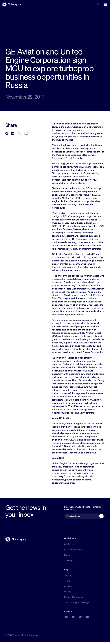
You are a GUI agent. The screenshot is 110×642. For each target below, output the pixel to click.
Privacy (67, 591)
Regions (68, 555)
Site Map (68, 560)
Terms (67, 580)
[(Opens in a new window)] (6, 133)
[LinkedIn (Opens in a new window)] (73, 617)
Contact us (69, 544)
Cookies (68, 586)
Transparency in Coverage (76, 602)
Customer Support (73, 549)
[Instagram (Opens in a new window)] (66, 617)
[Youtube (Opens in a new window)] (87, 617)
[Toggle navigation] (105, 4)
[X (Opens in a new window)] (80, 617)
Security (68, 575)
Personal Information (74, 597)
